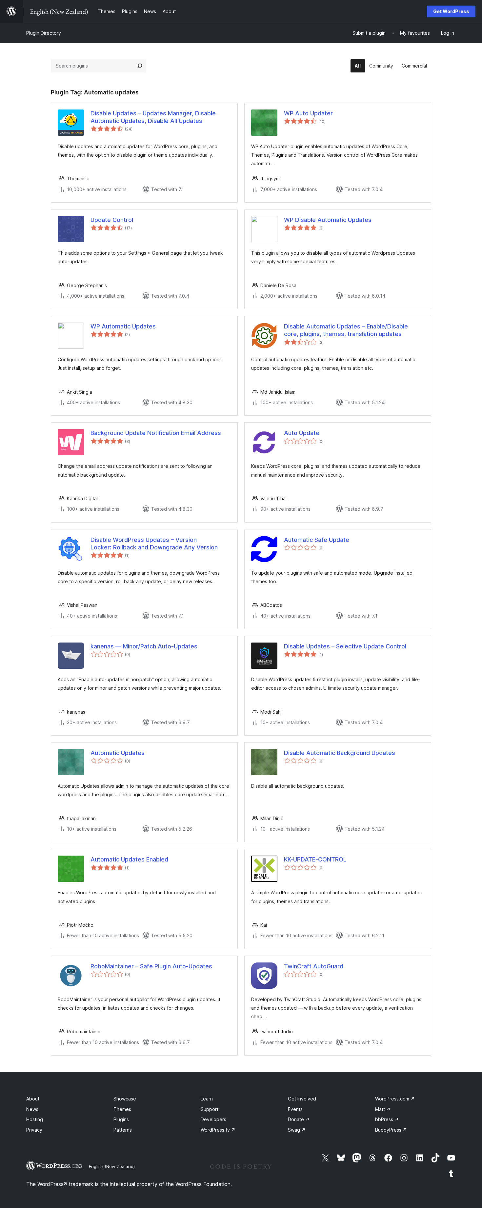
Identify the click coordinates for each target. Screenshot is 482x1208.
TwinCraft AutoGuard (313, 966)
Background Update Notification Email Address (155, 432)
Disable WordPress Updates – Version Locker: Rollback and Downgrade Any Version (154, 543)
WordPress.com (395, 1098)
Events (295, 1109)
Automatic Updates (117, 752)
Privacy (34, 1130)
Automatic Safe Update (316, 539)
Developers (213, 1119)
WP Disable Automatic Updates (328, 219)
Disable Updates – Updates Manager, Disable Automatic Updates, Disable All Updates (153, 117)
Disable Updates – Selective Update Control (345, 646)
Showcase (124, 1098)
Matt (383, 1109)
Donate (299, 1119)
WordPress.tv (218, 1130)
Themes (122, 1109)
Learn (207, 1098)
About (32, 1098)
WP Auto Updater (308, 113)
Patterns (122, 1130)
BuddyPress (391, 1130)
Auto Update (301, 432)
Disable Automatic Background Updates (339, 752)
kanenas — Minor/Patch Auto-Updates (143, 646)
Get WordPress (451, 11)
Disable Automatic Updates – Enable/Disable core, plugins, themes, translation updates (346, 330)
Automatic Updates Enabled (129, 859)
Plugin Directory (43, 33)
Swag (297, 1130)
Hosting (34, 1119)
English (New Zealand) (112, 1166)
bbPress (387, 1119)
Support (209, 1109)
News (32, 1109)
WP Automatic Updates (123, 326)
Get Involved (302, 1098)
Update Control (111, 219)
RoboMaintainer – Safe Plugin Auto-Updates (151, 966)
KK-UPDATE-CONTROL (315, 859)
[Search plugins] (139, 65)
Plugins (121, 1119)
